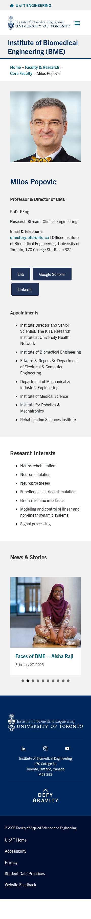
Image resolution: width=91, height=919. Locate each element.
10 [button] (68, 680)
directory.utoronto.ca (29, 237)
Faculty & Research (42, 67)
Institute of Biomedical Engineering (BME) (43, 47)
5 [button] (43, 680)
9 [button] (63, 680)
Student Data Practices (25, 873)
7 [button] (53, 680)
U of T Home (16, 839)
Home (15, 67)
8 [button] (58, 680)
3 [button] (33, 680)
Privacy (11, 862)
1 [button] (22, 680)
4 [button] (38, 680)
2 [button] (28, 680)
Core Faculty (21, 73)
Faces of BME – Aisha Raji (44, 656)
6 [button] (48, 680)
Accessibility (15, 850)
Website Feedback (20, 884)
